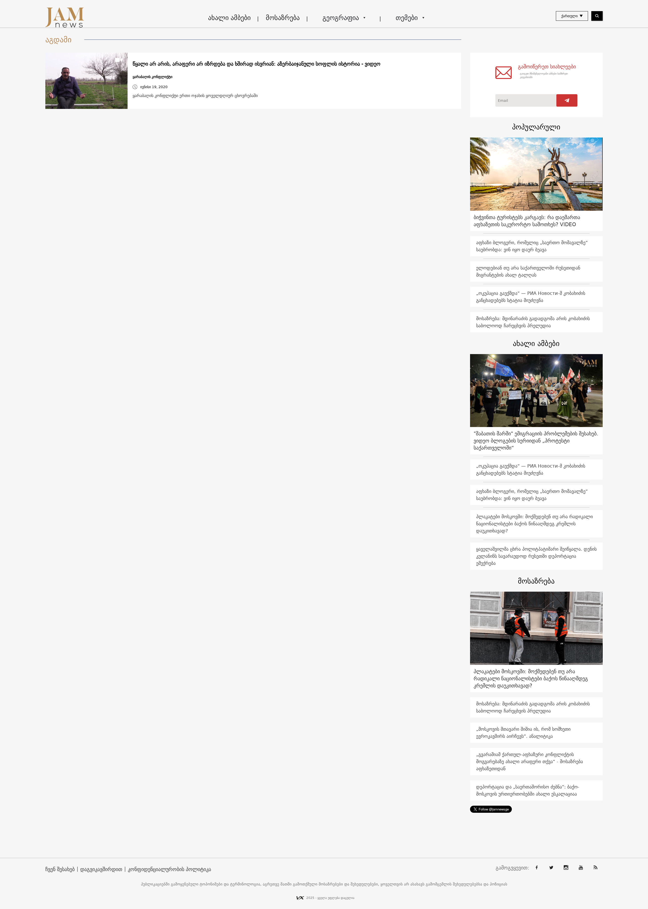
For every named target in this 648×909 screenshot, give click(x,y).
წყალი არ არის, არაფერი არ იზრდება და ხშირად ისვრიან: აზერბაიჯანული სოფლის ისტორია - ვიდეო (256, 63)
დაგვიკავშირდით (101, 869)
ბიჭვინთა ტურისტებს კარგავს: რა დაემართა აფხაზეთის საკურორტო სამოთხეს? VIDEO (527, 221)
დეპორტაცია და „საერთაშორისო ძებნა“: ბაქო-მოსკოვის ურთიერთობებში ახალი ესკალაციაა (527, 790)
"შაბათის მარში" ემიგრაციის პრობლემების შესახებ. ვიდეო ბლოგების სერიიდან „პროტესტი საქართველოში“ (536, 440)
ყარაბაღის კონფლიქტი (152, 77)
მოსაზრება (283, 17)
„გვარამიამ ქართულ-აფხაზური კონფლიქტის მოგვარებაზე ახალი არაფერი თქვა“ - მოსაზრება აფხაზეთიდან (529, 761)
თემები (407, 17)
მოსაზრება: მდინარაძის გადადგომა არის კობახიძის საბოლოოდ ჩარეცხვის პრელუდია (533, 322)
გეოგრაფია (340, 17)
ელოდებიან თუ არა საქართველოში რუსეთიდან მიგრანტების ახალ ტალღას (528, 271)
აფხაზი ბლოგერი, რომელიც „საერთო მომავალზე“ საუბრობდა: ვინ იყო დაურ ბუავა (532, 246)
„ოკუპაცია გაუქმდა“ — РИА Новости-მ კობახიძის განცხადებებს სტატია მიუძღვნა (530, 296)
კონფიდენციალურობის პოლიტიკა (169, 869)
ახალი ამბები (229, 17)
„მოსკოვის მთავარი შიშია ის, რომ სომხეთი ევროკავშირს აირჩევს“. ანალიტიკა (523, 732)
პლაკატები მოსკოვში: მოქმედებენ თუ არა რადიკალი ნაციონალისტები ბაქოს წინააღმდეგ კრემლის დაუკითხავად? (534, 524)
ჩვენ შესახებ (60, 869)
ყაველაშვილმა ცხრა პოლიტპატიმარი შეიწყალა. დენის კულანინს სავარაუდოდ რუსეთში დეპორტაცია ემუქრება (536, 556)
